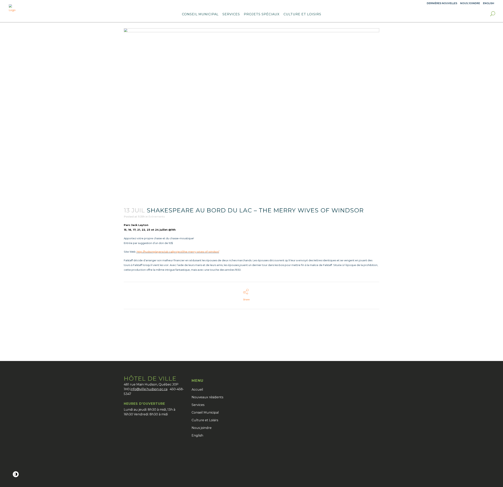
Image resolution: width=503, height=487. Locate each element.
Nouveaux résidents (207, 397)
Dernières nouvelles (442, 3)
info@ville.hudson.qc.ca (148, 389)
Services (198, 405)
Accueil (197, 389)
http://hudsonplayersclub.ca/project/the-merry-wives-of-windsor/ (177, 251)
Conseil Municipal (205, 412)
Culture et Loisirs (205, 420)
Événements (157, 216)
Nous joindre (470, 3)
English (197, 435)
